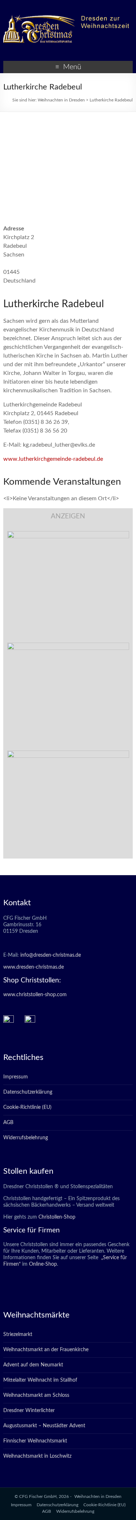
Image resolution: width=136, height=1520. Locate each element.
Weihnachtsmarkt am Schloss (36, 1395)
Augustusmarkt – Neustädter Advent (44, 1425)
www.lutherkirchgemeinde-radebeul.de (53, 459)
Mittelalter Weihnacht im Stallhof (40, 1380)
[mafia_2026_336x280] (68, 754)
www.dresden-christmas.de (33, 967)
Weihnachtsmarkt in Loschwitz (37, 1456)
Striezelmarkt (17, 1334)
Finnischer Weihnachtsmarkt (35, 1441)
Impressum (15, 1077)
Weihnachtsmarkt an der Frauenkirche (45, 1349)
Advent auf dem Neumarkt (33, 1364)
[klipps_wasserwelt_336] (68, 535)
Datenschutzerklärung (27, 1092)
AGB (8, 1122)
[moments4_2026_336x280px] (68, 646)
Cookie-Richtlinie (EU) (27, 1107)
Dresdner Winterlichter (29, 1410)
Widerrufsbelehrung (25, 1137)
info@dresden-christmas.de (50, 955)
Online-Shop (42, 1264)
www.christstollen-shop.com (35, 994)
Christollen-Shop (56, 1217)
